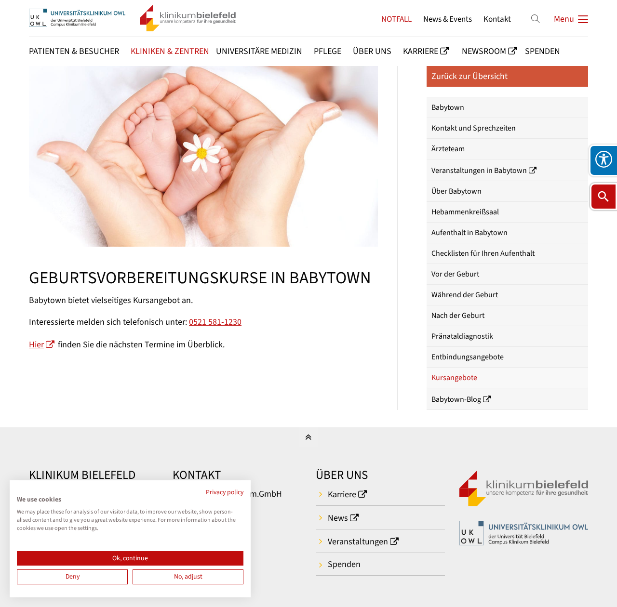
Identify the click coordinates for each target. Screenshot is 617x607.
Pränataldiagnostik (462, 336)
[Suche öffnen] (603, 196)
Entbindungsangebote (467, 357)
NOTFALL (396, 19)
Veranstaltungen (358, 542)
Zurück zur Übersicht (469, 76)
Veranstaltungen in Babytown (479, 170)
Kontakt (497, 19)
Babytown (447, 107)
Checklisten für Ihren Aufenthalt (483, 253)
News (338, 518)
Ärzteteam (448, 149)
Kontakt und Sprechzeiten (473, 128)
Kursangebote (454, 377)
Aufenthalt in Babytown (469, 232)
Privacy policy (224, 492)
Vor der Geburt (455, 274)
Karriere (342, 494)
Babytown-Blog (456, 399)
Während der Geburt (464, 295)
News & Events (447, 19)
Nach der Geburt (457, 315)
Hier (36, 345)
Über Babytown (456, 191)
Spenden (344, 564)
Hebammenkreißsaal (465, 212)
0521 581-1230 (215, 322)
